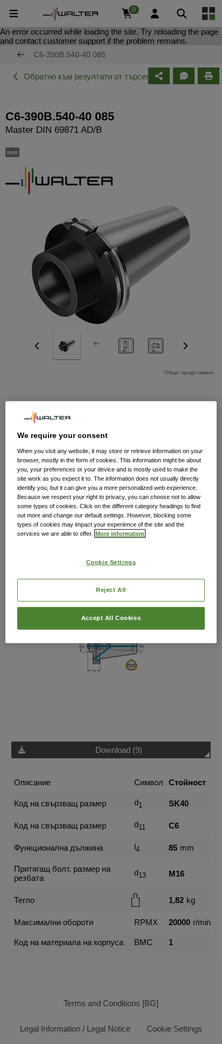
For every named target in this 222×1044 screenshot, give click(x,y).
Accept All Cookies (111, 618)
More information (119, 533)
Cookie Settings (111, 562)
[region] (110, 522)
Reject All (111, 590)
